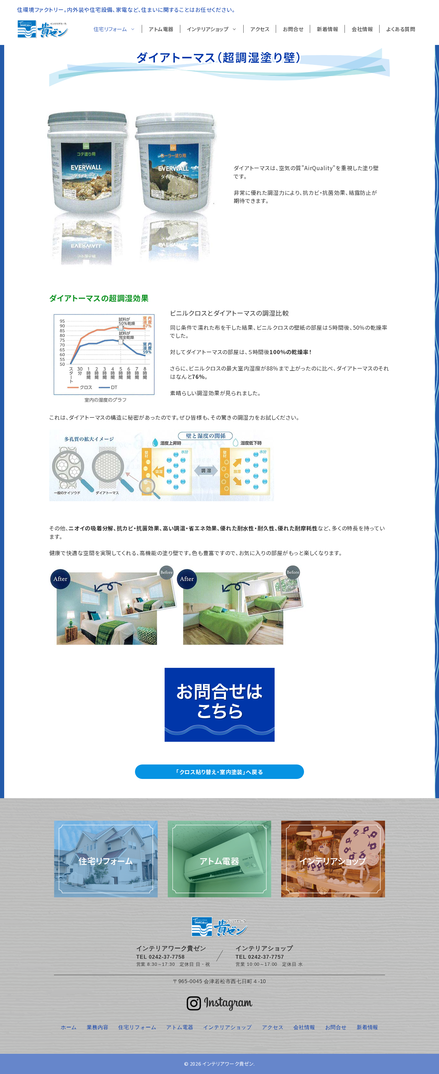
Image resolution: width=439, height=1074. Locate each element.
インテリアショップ (208, 29)
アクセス (259, 29)
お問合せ (293, 29)
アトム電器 (161, 29)
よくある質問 (400, 29)
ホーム (69, 1027)
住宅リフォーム (110, 29)
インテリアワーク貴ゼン (228, 1063)
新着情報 (327, 29)
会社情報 (362, 29)
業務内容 (97, 1027)
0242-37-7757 (266, 957)
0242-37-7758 (167, 957)
